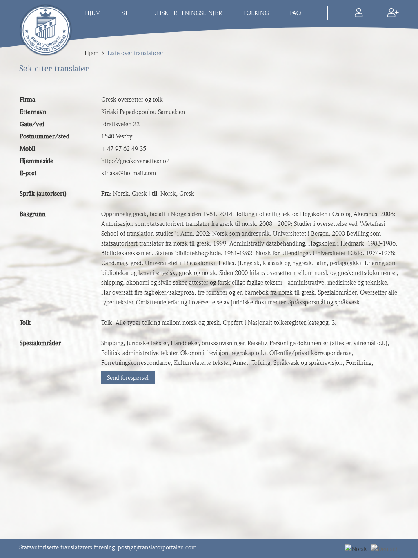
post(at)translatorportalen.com (157, 547)
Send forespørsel (128, 378)
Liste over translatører (135, 53)
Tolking (256, 13)
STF (126, 13)
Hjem (93, 13)
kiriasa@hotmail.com (128, 173)
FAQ (295, 13)
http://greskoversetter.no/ (135, 161)
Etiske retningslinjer (187, 13)
